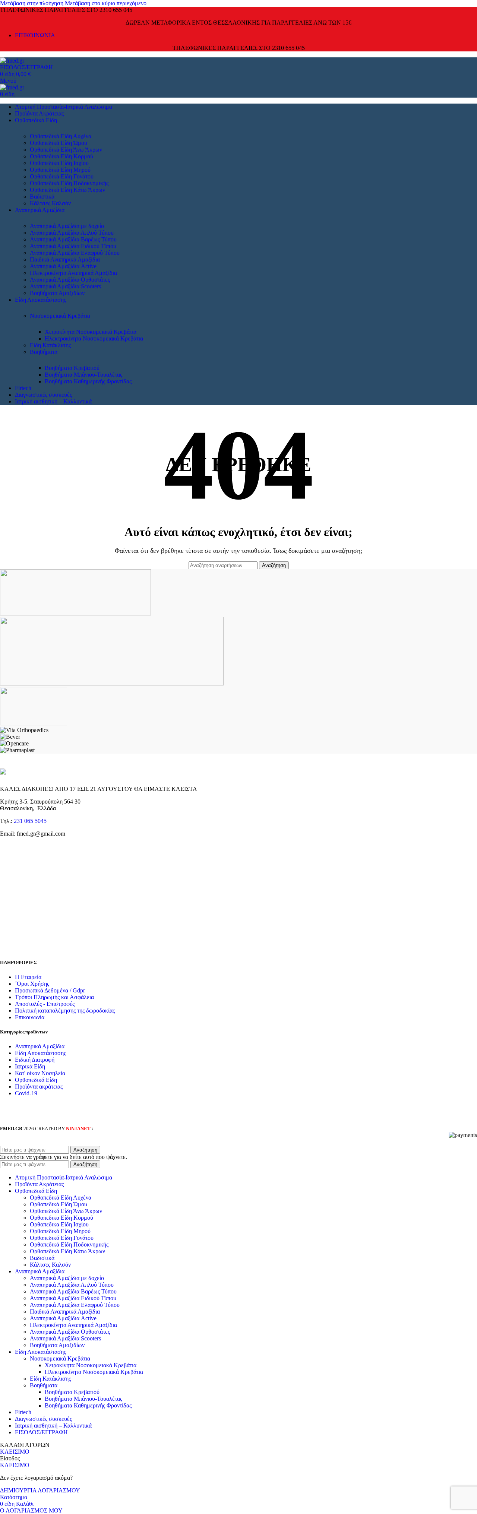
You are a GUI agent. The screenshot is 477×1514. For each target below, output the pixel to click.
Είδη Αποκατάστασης (40, 1053)
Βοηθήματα (43, 352)
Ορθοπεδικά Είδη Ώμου (58, 143)
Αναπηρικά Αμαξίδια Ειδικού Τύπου (73, 246)
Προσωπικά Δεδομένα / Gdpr (50, 990)
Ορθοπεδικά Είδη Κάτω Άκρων (67, 190)
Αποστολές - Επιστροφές (45, 1004)
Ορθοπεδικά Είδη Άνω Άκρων (66, 149)
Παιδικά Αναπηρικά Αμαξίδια (65, 259)
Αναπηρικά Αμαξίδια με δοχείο (67, 226)
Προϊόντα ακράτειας (39, 1086)
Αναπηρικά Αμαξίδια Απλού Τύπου (72, 232)
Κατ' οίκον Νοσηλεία (40, 1073)
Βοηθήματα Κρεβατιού (72, 368)
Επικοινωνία (29, 1017)
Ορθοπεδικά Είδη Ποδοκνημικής (69, 183)
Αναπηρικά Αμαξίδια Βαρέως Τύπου (73, 239)
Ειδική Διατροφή (34, 1060)
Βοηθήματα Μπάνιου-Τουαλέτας (83, 374)
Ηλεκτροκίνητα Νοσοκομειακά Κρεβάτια (94, 338)
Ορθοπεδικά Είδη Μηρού (60, 170)
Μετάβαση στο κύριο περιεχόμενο (105, 3)
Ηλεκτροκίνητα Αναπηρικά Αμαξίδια (73, 273)
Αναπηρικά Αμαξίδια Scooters (65, 286)
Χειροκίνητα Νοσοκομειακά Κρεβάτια (90, 332)
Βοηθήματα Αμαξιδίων (57, 293)
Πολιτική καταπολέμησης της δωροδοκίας (65, 1010)
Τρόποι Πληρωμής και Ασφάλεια (54, 997)
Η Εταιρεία (28, 977)
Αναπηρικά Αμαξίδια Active (63, 266)
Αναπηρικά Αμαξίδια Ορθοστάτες (70, 279)
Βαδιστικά (42, 196)
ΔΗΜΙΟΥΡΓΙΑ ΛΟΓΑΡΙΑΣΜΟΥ (40, 1490)
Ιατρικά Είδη (30, 1066)
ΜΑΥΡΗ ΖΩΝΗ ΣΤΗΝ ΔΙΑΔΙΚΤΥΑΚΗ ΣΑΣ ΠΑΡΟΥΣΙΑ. (150, 1128)
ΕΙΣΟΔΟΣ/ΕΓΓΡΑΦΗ (41, 1432)
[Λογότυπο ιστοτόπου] (12, 60)
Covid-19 (26, 1093)
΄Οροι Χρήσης (32, 984)
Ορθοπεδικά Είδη (36, 1080)
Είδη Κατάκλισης (50, 345)
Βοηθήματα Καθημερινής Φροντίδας (88, 381)
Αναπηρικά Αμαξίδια (39, 1046)
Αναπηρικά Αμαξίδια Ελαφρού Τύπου (75, 253)
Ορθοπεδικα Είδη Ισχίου (59, 163)
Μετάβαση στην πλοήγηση (32, 3)
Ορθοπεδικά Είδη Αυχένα (60, 136)
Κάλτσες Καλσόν (50, 203)
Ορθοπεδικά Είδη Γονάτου (62, 176)
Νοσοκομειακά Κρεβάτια (60, 316)
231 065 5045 (30, 821)
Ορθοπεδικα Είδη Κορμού (61, 156)
